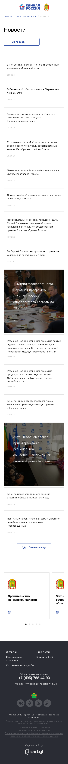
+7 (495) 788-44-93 (34, 678)
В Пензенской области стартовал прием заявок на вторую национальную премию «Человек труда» (30, 404)
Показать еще (37, 547)
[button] (26, 624)
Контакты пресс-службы (20, 665)
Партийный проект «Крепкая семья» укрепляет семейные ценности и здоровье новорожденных (34, 522)
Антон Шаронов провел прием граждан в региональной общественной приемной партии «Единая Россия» (32, 449)
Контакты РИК (44, 657)
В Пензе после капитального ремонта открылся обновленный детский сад (28, 496)
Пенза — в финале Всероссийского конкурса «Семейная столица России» (33, 172)
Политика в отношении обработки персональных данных (34, 733)
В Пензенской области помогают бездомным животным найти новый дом (33, 66)
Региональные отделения (14, 659)
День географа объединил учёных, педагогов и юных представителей (34, 197)
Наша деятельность (26, 16)
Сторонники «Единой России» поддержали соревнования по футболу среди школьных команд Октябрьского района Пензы (32, 146)
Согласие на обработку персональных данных (34, 736)
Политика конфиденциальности (34, 730)
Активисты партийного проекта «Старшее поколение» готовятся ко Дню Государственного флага (31, 118)
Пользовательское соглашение (34, 727)
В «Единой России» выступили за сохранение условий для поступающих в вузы (33, 253)
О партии (11, 652)
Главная (8, 16)
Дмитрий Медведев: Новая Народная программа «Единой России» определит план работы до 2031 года (33, 296)
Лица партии (43, 652)
